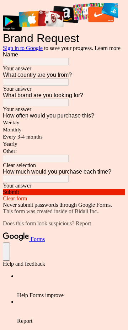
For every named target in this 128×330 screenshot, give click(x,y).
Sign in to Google (23, 48)
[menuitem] (71, 286)
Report (83, 223)
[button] (64, 165)
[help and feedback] (6, 251)
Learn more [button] (108, 48)
